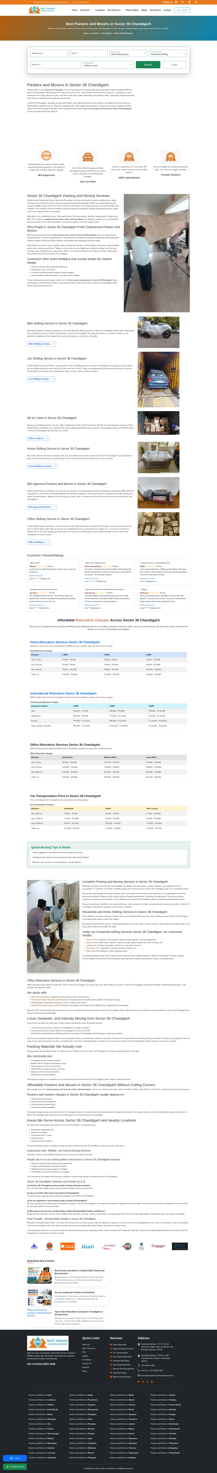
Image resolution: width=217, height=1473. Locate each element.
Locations (100, 10)
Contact (167, 10)
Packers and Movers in (40, 1395)
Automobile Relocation (122, 1365)
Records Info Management (123, 1369)
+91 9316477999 (148, 1365)
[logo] (41, 10)
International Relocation (122, 1357)
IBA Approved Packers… (40, 507)
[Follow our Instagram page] (183, 2)
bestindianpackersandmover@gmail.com (157, 1375)
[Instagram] (147, 1381)
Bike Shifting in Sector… (40, 344)
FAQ (84, 1352)
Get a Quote (182, 10)
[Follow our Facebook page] (176, 2)
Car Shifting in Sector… (40, 379)
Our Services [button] (113, 10)
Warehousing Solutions (122, 1377)
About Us (86, 1345)
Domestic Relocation (121, 1361)
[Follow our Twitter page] (196, 2)
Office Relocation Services (123, 1349)
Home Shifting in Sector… (41, 466)
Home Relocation (120, 1345)
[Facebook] (139, 1381)
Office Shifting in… (37, 542)
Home (74, 10)
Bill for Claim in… (37, 438)
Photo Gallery (132, 10)
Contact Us (86, 1364)
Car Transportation (120, 1353)
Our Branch (155, 10)
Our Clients (86, 1360)
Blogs (144, 10)
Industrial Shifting (120, 1373)
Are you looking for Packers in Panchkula (74, 1292)
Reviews (85, 1367)
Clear (174, 64)
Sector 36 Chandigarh (54, 90)
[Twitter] (143, 1381)
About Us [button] (84, 10)
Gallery (85, 1356)
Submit (148, 64)
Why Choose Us (88, 1348)
